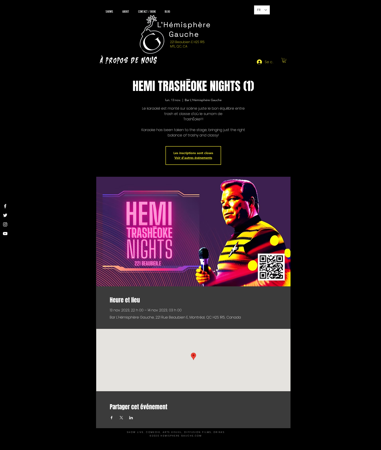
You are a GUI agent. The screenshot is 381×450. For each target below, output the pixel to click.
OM (199, 435)
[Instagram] (5, 224)
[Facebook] (5, 206)
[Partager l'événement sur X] (121, 417)
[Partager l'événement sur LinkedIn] (131, 417)
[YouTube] (5, 233)
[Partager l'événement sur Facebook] (112, 417)
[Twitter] (5, 215)
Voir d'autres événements (193, 158)
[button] (284, 60)
